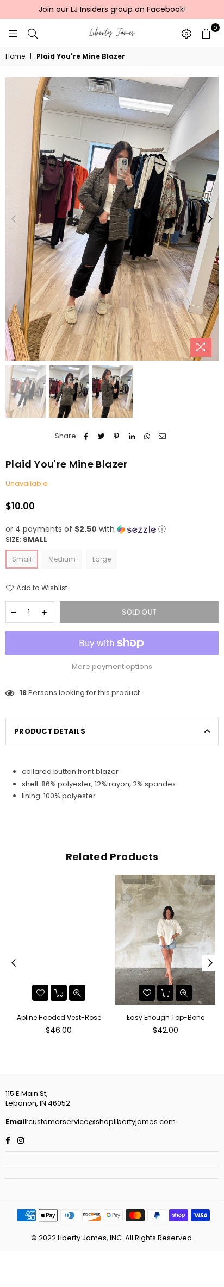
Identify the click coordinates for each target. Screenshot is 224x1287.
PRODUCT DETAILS (49, 731)
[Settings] (186, 33)
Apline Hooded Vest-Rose (59, 1017)
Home (15, 56)
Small (22, 559)
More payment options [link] (112, 667)
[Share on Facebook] (86, 436)
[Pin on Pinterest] (117, 436)
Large (101, 559)
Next (210, 219)
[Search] (32, 33)
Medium (62, 559)
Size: (26, 540)
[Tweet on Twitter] (101, 436)
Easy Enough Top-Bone (165, 1017)
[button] (112, 529)
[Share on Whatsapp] (147, 436)
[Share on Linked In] (132, 436)
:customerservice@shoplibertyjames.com (101, 1121)
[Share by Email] (162, 436)
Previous (13, 219)
